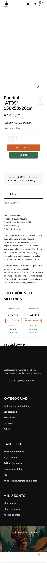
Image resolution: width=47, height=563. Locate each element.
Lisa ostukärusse (23, 148)
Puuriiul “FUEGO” (33, 331)
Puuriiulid (12, 180)
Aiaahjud (8, 423)
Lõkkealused (10, 412)
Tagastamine (10, 458)
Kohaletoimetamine (14, 452)
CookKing (30, 180)
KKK (6, 475)
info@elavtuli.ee (26, 381)
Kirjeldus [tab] (10, 194)
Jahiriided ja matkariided (17, 406)
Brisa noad (9, 418)
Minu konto (10, 503)
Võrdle (23, 155)
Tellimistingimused (13, 463)
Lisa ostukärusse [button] (14, 321)
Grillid (7, 429)
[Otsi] (35, 4)
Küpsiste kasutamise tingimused (20, 481)
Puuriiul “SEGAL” (13, 331)
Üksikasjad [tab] (11, 203)
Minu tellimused (12, 509)
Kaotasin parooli (12, 515)
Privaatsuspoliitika (13, 469)
